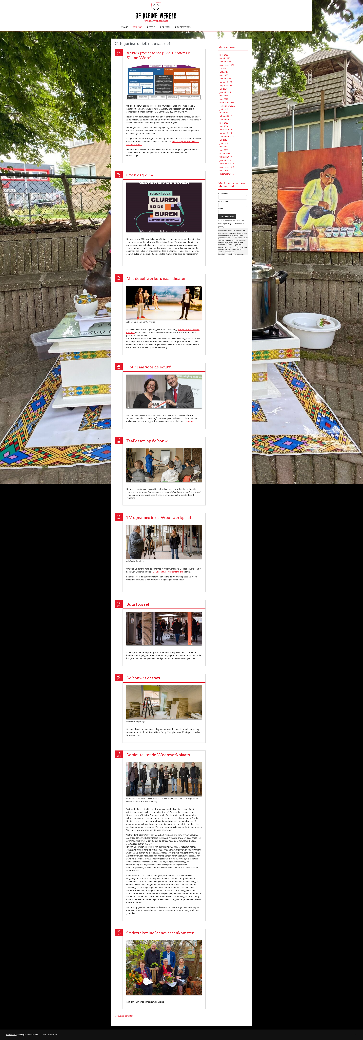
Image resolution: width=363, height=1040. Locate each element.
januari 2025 (225, 78)
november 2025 (227, 65)
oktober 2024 (226, 82)
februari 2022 (226, 116)
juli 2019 (223, 139)
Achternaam (224, 201)
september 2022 (227, 105)
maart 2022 (225, 112)
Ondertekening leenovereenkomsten (160, 933)
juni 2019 (224, 143)
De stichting (183, 27)
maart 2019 (225, 153)
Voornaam (223, 194)
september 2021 (227, 119)
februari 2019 (226, 156)
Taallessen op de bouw (147, 441)
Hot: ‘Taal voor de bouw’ (148, 367)
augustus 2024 (226, 85)
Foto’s (151, 27)
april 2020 (224, 126)
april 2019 (224, 150)
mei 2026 (224, 54)
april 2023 (224, 99)
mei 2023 (224, 95)
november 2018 (227, 167)
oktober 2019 (226, 133)
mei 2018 (224, 170)
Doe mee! (165, 27)
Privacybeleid (11, 1034)
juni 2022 (224, 109)
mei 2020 (224, 122)
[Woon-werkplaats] (156, 22)
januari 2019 (225, 160)
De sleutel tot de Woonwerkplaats (158, 754)
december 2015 (227, 173)
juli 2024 (223, 88)
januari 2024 (225, 92)
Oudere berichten (124, 1015)
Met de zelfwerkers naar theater (156, 278)
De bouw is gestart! (144, 678)
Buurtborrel (137, 604)
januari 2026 (225, 61)
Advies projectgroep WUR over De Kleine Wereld (158, 55)
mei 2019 (224, 146)
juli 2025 (223, 68)
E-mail (221, 208)
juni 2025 (224, 71)
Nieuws (137, 27)
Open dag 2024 (140, 175)
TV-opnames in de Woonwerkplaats (159, 517)
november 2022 (227, 102)
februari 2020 (226, 129)
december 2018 (227, 163)
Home (124, 27)
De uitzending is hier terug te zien (168, 571)
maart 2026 (225, 58)
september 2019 (227, 136)
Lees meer (189, 421)
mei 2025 (224, 75)
